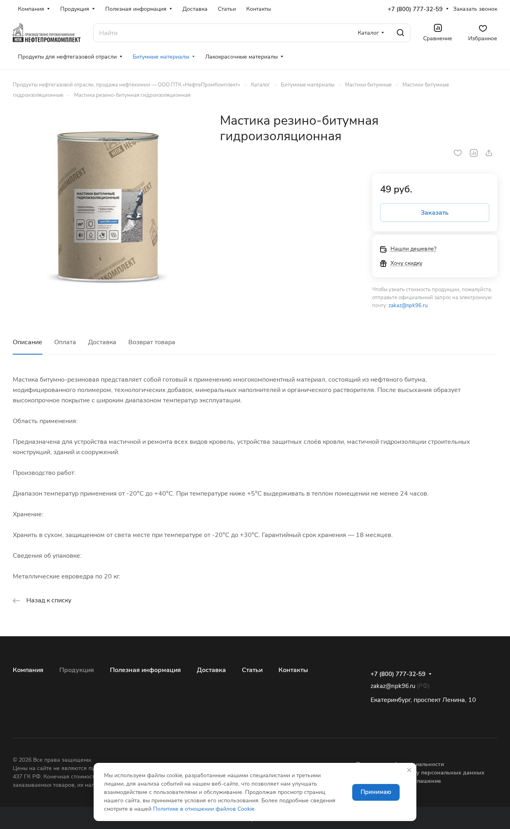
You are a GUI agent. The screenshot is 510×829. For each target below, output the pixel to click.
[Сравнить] (474, 153)
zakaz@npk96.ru (408, 305)
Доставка (102, 342)
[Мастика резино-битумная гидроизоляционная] (108, 208)
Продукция (76, 670)
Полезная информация (145, 670)
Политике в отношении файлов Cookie (203, 809)
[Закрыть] (409, 770)
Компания (28, 670)
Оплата (65, 342)
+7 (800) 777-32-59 (415, 9)
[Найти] (400, 33)
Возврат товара (151, 342)
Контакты (293, 670)
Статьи (252, 670)
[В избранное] (458, 153)
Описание (27, 342)
